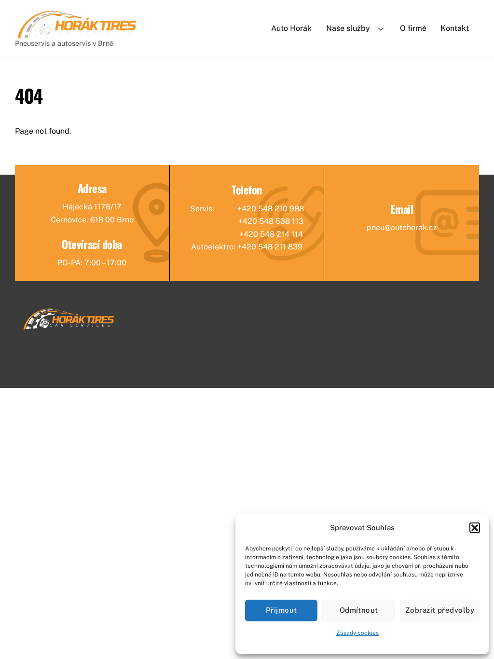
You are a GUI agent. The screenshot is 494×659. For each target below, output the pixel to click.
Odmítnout (359, 610)
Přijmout (281, 610)
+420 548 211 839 (269, 246)
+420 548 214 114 (271, 234)
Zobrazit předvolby (439, 610)
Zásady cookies (357, 633)
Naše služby (348, 28)
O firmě (413, 28)
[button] (475, 528)
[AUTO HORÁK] (77, 35)
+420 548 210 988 (270, 208)
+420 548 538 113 (270, 221)
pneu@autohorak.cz (402, 227)
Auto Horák (291, 28)
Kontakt (454, 28)
